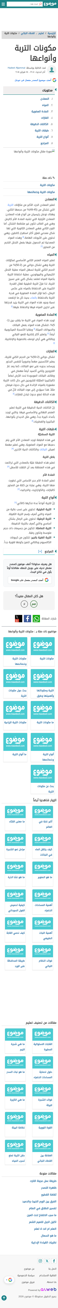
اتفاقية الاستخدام (47, 1275)
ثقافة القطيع (48, 1194)
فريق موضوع (28, 1282)
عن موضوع (29, 1269)
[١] (23, 237)
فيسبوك (27, 618)
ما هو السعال (48, 1235)
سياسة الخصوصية (25, 1275)
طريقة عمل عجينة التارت (43, 1180)
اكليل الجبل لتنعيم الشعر (42, 1221)
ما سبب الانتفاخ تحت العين (41, 1215)
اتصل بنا (52, 1269)
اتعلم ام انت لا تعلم (45, 1228)
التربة (11, 204)
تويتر (18, 618)
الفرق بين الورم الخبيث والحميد (39, 1201)
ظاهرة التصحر (48, 1187)
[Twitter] (47, 1261)
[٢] (42, 246)
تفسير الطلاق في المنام (42, 1208)
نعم (34, 603)
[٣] (13, 448)
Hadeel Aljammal (16, 68)
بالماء (34, 297)
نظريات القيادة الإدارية (43, 1242)
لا (24, 603)
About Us (51, 1282)
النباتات (43, 449)
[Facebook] (53, 1261)
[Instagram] (40, 1261)
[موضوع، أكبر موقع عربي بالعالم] (50, 5)
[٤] (15, 502)
